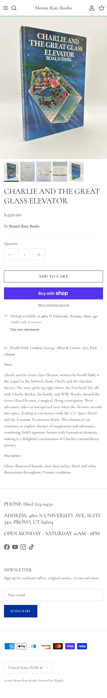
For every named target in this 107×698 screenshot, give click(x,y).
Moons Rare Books (25, 681)
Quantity (11, 243)
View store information (24, 329)
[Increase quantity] (39, 254)
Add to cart (53, 276)
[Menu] (5, 7)
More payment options (53, 305)
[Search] (16, 7)
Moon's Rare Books (24, 226)
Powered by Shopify (51, 681)
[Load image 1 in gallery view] (53, 87)
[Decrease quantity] (10, 254)
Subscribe (20, 611)
